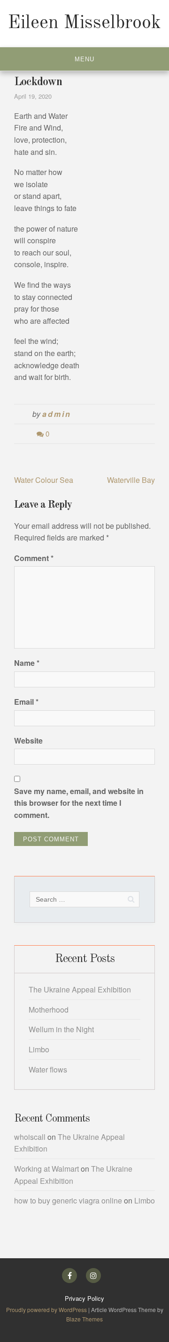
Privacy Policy (84, 1298)
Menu (84, 59)
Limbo (39, 1049)
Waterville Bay (131, 479)
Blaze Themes (84, 1319)
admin (56, 413)
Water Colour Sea (43, 479)
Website (28, 740)
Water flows (48, 1069)
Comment (34, 558)
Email (26, 701)
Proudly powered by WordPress (47, 1309)
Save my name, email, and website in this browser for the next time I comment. (79, 803)
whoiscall (30, 1136)
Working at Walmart (46, 1168)
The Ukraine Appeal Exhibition (80, 989)
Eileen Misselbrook (84, 23)
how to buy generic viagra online (68, 1200)
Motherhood (49, 1009)
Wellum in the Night (61, 1029)
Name (26, 662)
